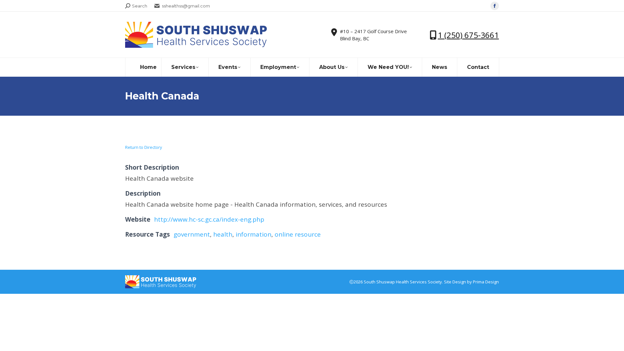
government (192, 234)
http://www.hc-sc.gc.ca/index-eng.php (209, 219)
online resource (298, 234)
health (222, 234)
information (253, 234)
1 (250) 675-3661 (468, 35)
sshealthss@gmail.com (186, 5)
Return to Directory (143, 147)
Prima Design (486, 282)
